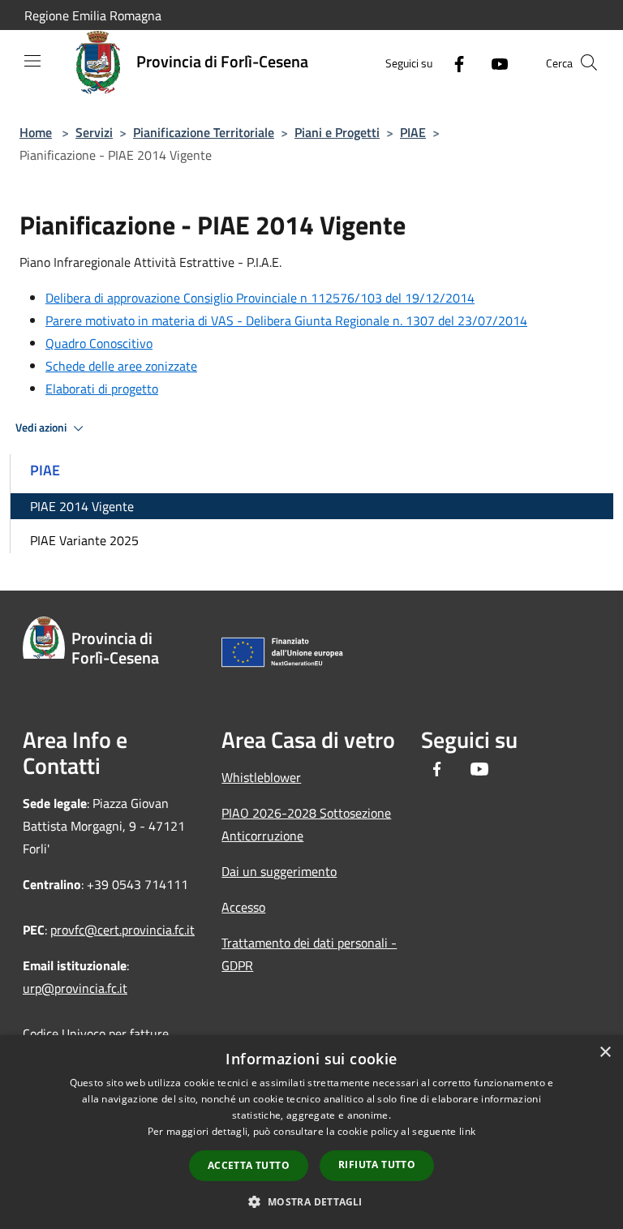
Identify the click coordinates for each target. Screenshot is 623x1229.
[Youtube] (493, 62)
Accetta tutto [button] (249, 1165)
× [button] (605, 1052)
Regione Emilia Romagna (92, 15)
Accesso (243, 907)
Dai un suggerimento (279, 871)
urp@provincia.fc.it (75, 988)
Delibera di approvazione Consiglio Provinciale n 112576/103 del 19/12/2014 (260, 297)
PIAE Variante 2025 (84, 540)
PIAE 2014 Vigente (82, 506)
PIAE (413, 132)
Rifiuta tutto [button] (376, 1164)
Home (35, 132)
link (467, 1131)
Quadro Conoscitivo (99, 343)
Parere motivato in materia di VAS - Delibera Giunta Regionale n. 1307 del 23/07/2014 (286, 320)
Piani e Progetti (337, 132)
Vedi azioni (42, 427)
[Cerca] (589, 62)
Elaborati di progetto (101, 388)
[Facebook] (452, 62)
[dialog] (311, 1132)
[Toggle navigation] (32, 61)
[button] (311, 1201)
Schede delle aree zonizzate (121, 366)
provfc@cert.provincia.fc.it (122, 929)
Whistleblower (261, 777)
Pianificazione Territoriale (203, 132)
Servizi (94, 132)
